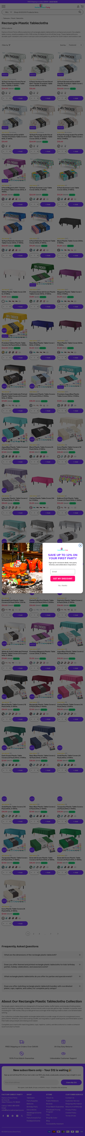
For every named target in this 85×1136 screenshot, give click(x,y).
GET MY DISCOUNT (62, 578)
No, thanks (62, 585)
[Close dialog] (80, 545)
